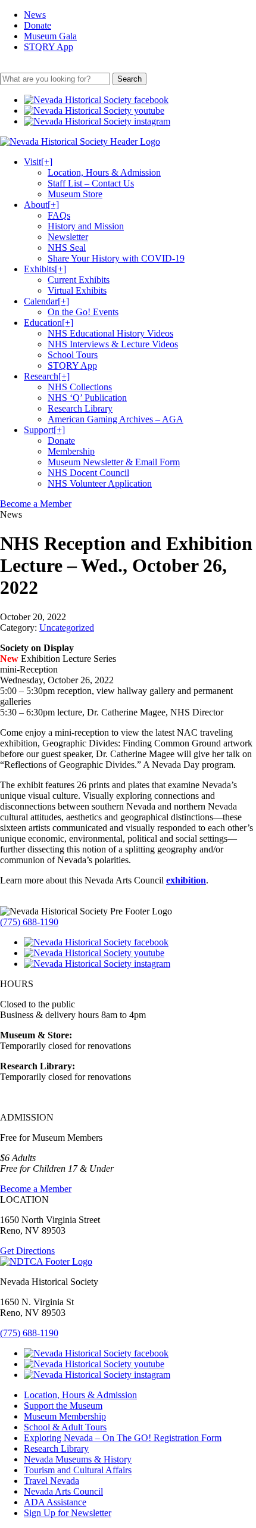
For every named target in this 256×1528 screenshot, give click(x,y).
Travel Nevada (51, 1481)
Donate (37, 25)
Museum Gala (50, 36)
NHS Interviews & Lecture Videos (113, 344)
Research (47, 376)
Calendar (46, 301)
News (35, 15)
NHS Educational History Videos (110, 333)
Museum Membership (65, 1416)
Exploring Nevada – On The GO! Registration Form (122, 1438)
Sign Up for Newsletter (67, 1513)
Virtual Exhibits (77, 290)
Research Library (80, 408)
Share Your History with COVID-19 (116, 258)
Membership (71, 451)
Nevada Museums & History (78, 1459)
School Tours (73, 355)
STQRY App (48, 47)
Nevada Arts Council (63, 1491)
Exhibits (45, 269)
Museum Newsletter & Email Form (114, 462)
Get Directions (27, 1251)
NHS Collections (80, 387)
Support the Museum (63, 1406)
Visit (38, 162)
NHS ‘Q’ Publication (87, 398)
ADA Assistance (55, 1502)
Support (44, 430)
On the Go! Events (83, 312)
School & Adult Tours (65, 1427)
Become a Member (35, 504)
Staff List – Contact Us (91, 183)
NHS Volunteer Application (100, 483)
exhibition (186, 880)
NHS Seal (67, 247)
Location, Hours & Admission (104, 172)
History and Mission (86, 226)
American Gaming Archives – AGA (115, 419)
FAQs (59, 215)
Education (48, 323)
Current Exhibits (79, 280)
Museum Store (75, 194)
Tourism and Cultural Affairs (78, 1470)
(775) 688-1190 (29, 922)
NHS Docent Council (88, 473)
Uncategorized (66, 628)
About (41, 205)
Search (129, 78)
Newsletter (68, 237)
